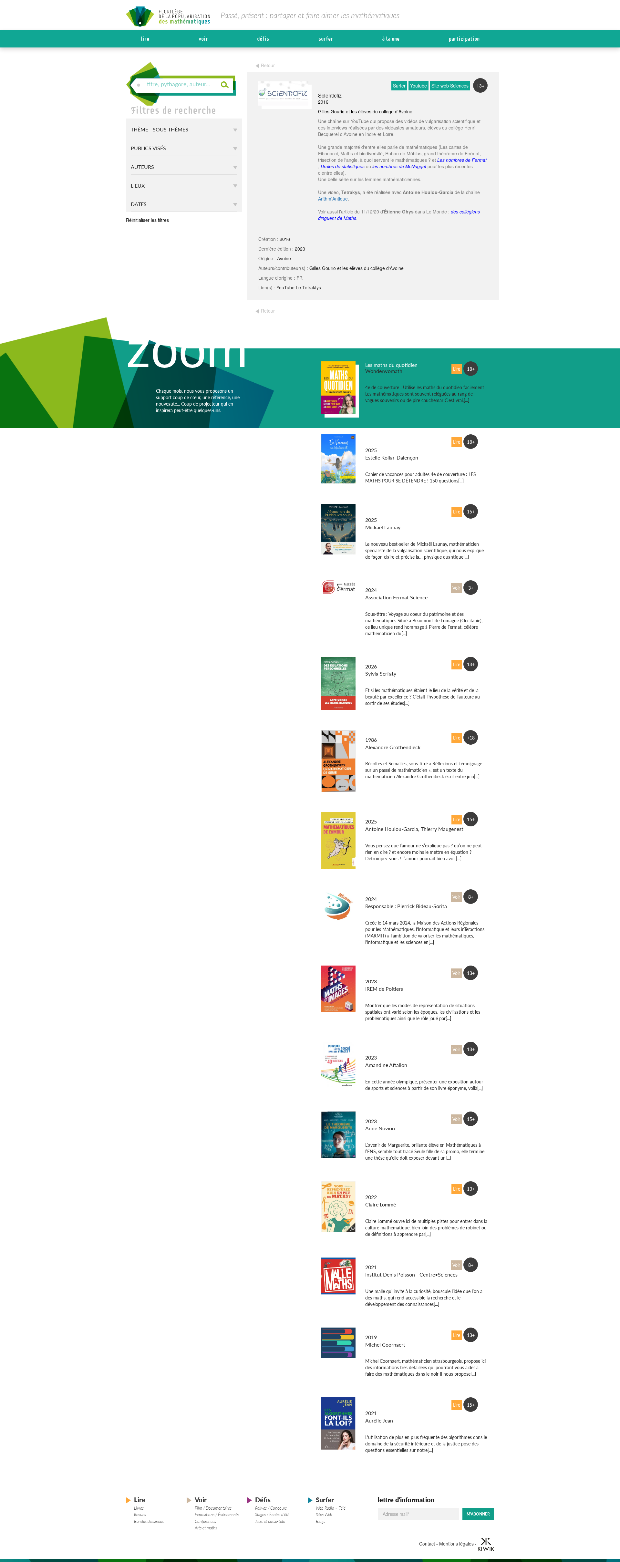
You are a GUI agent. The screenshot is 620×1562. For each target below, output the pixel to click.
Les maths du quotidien (391, 365)
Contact (427, 1543)
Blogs (320, 1521)
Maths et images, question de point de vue (395, 972)
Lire (144, 39)
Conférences (205, 1521)
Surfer (325, 39)
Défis (263, 39)
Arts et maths (206, 1527)
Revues (140, 1514)
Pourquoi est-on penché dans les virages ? (392, 1048)
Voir (203, 39)
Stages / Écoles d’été (272, 1514)
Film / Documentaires (213, 1508)
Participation (464, 39)
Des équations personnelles (396, 660)
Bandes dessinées (149, 1521)
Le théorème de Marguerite (395, 1115)
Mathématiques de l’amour (395, 815)
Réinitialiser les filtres (147, 220)
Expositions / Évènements (217, 1514)
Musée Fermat (381, 584)
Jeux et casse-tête (270, 1521)
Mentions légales (456, 1543)
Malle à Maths (381, 1261)
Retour (268, 65)
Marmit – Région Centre (392, 893)
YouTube (285, 287)
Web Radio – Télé (331, 1508)
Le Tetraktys (308, 287)
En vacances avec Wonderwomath (385, 441)
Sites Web (324, 1514)
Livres (139, 1508)
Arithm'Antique (333, 198)
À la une (390, 39)
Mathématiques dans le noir (396, 1331)
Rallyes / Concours (271, 1508)
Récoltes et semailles (388, 733)
